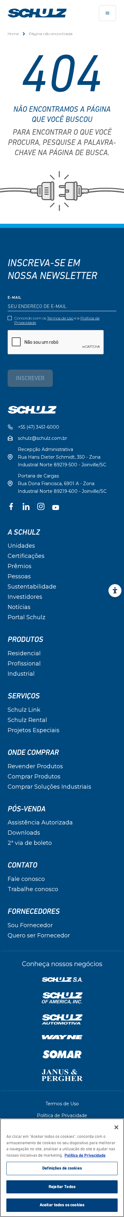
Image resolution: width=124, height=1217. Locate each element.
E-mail (15, 298)
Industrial (21, 673)
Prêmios (19, 566)
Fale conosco (26, 879)
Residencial (24, 653)
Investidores (25, 596)
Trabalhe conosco (33, 889)
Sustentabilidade (32, 586)
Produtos (25, 639)
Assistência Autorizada (40, 822)
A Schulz (24, 532)
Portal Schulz (26, 617)
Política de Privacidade (62, 1115)
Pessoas (19, 576)
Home (13, 33)
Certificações (26, 556)
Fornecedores (34, 911)
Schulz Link (24, 709)
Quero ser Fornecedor (39, 935)
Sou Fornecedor (30, 925)
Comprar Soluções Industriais (49, 786)
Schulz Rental (27, 720)
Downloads (24, 832)
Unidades (21, 545)
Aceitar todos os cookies (62, 1205)
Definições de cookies (62, 1168)
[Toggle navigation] (107, 13)
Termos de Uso (60, 318)
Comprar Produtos (34, 776)
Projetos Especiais (33, 730)
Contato (22, 865)
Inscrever (30, 379)
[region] (62, 1167)
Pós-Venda (26, 809)
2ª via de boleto (30, 842)
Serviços (24, 696)
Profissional (24, 663)
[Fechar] (116, 1127)
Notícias (19, 607)
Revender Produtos (35, 766)
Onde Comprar (33, 752)
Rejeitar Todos (62, 1187)
